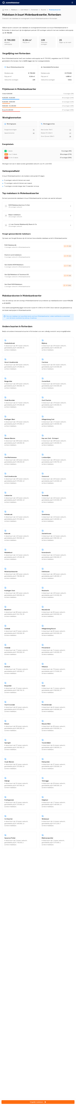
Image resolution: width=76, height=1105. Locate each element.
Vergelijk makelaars (36, 1102)
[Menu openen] (72, 2)
